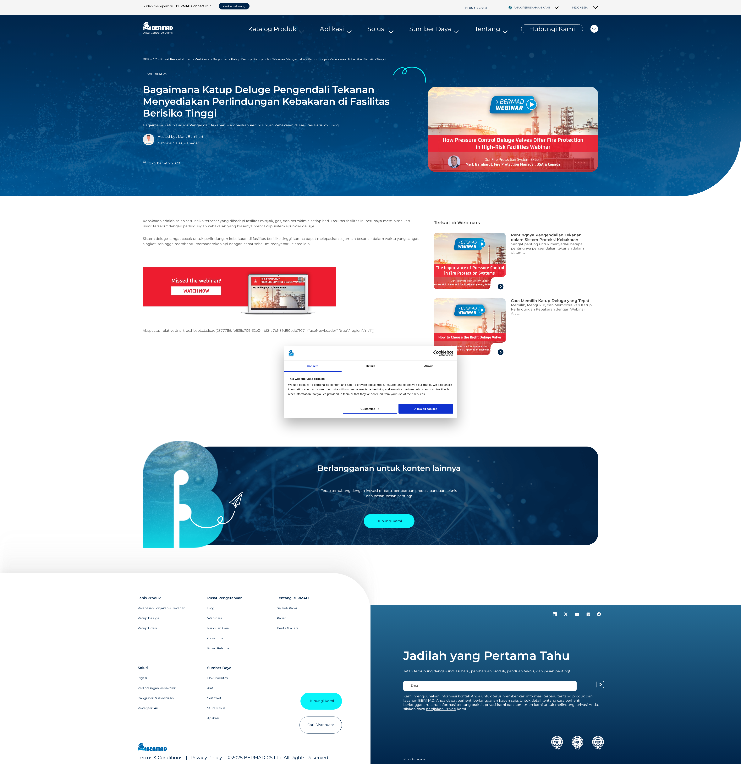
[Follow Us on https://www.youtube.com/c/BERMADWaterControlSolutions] (577, 615)
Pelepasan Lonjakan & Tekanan (161, 608)
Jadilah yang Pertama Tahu (486, 655)
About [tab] (428, 366)
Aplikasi (332, 29)
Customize (367, 408)
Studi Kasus (216, 708)
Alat (210, 688)
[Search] (590, 29)
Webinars (202, 59)
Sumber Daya (430, 29)
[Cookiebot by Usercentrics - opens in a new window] (436, 353)
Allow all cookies (425, 408)
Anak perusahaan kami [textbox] (532, 7)
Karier (281, 618)
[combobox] (536, 7)
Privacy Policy (206, 757)
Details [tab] (370, 366)
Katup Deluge (148, 618)
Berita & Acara (287, 628)
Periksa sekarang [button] (234, 6)
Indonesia (580, 7)
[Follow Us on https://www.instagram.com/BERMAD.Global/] (588, 615)
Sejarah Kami (287, 608)
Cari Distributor (320, 725)
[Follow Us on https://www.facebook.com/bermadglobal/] (599, 615)
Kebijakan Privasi (441, 709)
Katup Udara (147, 628)
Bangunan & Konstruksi (156, 698)
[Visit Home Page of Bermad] (152, 747)
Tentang (487, 29)
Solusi (376, 29)
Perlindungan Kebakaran (157, 688)
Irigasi (142, 678)
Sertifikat (214, 698)
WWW (421, 759)
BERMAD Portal (476, 8)
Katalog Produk (272, 29)
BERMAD (150, 59)
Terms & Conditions (161, 757)
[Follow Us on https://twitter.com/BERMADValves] (566, 615)
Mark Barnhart (190, 137)
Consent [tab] (312, 366)
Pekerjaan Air (148, 708)
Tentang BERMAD (293, 598)
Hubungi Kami (552, 29)
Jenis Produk (149, 598)
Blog (210, 608)
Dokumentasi (217, 678)
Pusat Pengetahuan (175, 59)
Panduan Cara (218, 628)
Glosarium (215, 638)
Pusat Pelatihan (219, 648)
